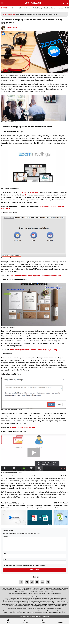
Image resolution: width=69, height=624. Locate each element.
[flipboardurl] (48, 584)
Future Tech (11, 14)
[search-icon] (67, 3)
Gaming (60, 8)
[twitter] (32, 584)
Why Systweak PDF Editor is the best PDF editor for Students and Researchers (13, 505)
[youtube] (37, 584)
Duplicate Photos (49, 8)
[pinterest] (42, 584)
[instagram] (27, 584)
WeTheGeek (33, 3)
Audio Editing (37, 8)
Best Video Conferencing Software (22, 427)
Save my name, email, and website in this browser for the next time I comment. (25, 565)
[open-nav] (2, 3)
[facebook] (21, 584)
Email (5, 559)
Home (4, 14)
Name (5, 553)
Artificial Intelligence (24, 8)
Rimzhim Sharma (12, 27)
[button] (64, 3)
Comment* (6, 536)
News (13, 8)
